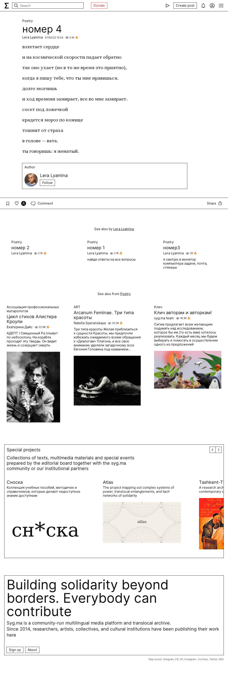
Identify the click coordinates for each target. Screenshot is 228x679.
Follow (47, 183)
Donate (99, 5)
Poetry (27, 21)
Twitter (213, 659)
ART (77, 307)
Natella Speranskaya (90, 323)
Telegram (168, 659)
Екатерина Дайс (20, 327)
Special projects (23, 449)
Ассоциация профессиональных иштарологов (33, 309)
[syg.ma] (6, 5)
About (32, 650)
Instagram (190, 659)
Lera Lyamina (32, 37)
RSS (221, 659)
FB (176, 659)
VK (181, 659)
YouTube (202, 659)
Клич (158, 307)
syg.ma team (164, 318)
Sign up (15, 650)
